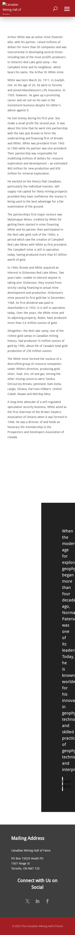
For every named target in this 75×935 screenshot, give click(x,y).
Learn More (62, 783)
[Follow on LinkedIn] (37, 901)
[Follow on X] (27, 901)
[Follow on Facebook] (47, 901)
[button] (67, 8)
